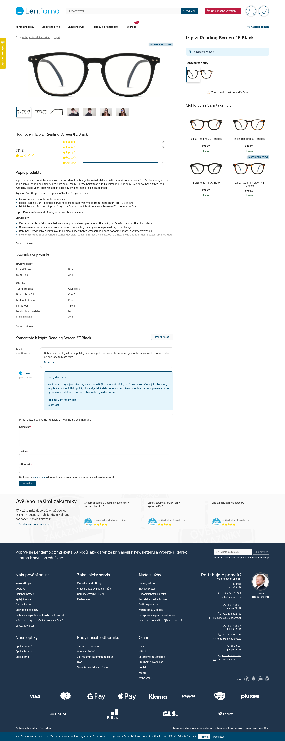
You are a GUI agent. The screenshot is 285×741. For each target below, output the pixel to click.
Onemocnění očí (86, 651)
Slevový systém (147, 588)
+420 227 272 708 (231, 592)
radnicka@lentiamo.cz (229, 659)
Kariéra (143, 672)
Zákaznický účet (25, 625)
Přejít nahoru (45, 727)
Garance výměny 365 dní (91, 594)
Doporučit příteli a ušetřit (152, 594)
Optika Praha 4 (232, 625)
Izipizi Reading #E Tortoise (249, 138)
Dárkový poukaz (25, 604)
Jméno (23, 451)
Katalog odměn (147, 583)
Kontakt (143, 667)
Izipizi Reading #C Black (206, 182)
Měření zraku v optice (151, 610)
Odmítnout (218, 736)
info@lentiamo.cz (231, 597)
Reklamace (83, 599)
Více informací (187, 736)
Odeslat (27, 483)
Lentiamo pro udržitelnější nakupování (160, 620)
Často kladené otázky (89, 583)
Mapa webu (145, 678)
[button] (23, 112)
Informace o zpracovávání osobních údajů (39, 620)
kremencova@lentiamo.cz (227, 617)
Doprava (20, 588)
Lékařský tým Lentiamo (152, 657)
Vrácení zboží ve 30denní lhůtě (94, 588)
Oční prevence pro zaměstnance (157, 615)
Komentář (25, 426)
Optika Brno (234, 646)
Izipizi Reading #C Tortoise (206, 138)
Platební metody (25, 594)
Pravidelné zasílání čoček (153, 599)
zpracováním (40, 477)
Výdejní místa (23, 599)
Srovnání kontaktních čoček (92, 667)
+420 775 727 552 (231, 655)
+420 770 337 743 (231, 634)
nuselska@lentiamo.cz (229, 638)
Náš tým (143, 651)
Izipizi (57, 37)
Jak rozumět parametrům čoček (95, 657)
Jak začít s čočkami (88, 646)
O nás (142, 646)
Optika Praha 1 (232, 604)
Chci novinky (261, 551)
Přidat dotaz (162, 337)
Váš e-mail (25, 464)
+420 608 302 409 (231, 613)
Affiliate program (148, 604)
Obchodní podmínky (27, 610)
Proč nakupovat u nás (151, 662)
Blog (79, 662)
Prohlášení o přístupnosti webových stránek (40, 615)
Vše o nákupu (23, 583)
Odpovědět (49, 362)
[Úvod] (17, 37)
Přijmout (204, 736)
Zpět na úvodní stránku (26, 727)
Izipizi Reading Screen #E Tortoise (249, 184)
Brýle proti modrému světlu (36, 37)
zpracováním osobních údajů (254, 557)
